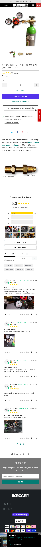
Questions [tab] (22, 254)
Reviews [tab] (8, 254)
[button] (32, 314)
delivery (9, 265)
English (19, 521)
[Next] (37, 28)
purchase (9, 269)
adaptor (28, 265)
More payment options (20, 102)
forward (20, 269)
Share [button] (9, 314)
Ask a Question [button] (21, 247)
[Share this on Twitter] (12, 132)
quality (29, 269)
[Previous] (3, 28)
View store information (12, 123)
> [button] (27, 444)
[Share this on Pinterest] (23, 132)
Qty (3, 80)
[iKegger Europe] (20, 5)
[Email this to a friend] (28, 132)
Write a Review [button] (21, 242)
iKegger (18, 265)
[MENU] (1, 5)
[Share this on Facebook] (17, 132)
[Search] (33, 5)
